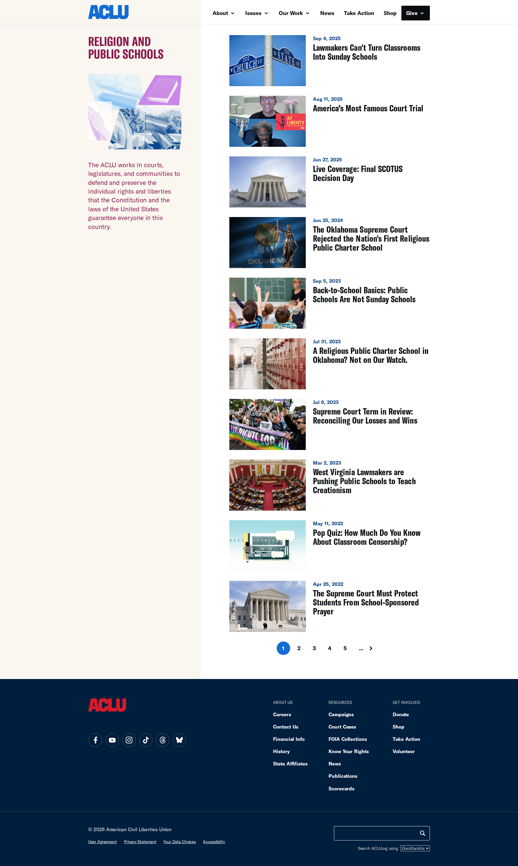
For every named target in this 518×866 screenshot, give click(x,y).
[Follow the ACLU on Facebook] (95, 740)
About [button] (221, 13)
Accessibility (214, 841)
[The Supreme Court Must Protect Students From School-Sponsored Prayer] (329, 606)
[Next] (376, 648)
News (327, 13)
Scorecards (341, 788)
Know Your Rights (349, 751)
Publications (343, 776)
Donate (401, 714)
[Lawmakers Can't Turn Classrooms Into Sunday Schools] (329, 60)
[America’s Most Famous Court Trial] (329, 121)
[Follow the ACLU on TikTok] (145, 740)
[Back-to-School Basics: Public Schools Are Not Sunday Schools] (329, 303)
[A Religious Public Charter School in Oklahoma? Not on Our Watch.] (329, 363)
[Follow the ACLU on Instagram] (129, 740)
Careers (282, 714)
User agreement (102, 841)
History (281, 751)
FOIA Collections (348, 739)
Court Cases (342, 726)
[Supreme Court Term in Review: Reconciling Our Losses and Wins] (329, 424)
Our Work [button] (292, 13)
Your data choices (179, 841)
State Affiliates (290, 763)
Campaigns (341, 714)
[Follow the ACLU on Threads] (162, 740)
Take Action (359, 13)
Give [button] (412, 13)
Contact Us (285, 726)
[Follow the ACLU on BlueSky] (179, 740)
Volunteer (404, 751)
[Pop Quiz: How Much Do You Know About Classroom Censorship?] (329, 545)
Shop (390, 13)
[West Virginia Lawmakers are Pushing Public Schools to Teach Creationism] (329, 485)
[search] (422, 833)
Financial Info (289, 739)
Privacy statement (140, 841)
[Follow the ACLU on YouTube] (112, 740)
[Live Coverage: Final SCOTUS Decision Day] (329, 181)
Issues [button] (254, 13)
